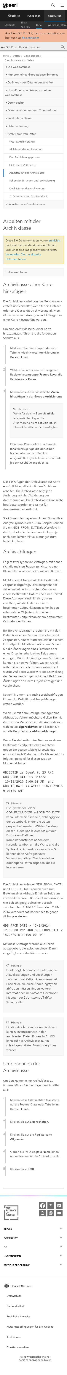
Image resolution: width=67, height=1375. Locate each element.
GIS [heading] (5, 1247)
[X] (50, 1205)
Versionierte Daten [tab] (20, 118)
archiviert (54, 240)
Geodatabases (32, 55)
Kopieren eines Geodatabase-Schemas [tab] (33, 74)
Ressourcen (55, 15)
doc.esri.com (30, 38)
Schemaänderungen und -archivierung (32, 180)
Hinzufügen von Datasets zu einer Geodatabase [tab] (28, 93)
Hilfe (39, 25)
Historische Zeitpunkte (22, 165)
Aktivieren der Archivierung (25, 149)
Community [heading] (11, 1238)
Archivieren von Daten (20, 60)
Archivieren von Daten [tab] (22, 134)
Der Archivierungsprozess (24, 157)
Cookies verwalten (18, 1347)
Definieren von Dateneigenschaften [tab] (31, 82)
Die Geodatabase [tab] (19, 66)
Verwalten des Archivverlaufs (30, 196)
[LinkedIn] (59, 1205)
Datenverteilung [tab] (18, 126)
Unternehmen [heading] (12, 1256)
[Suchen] (53, 5)
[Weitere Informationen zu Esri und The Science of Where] (11, 1213)
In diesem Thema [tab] (16, 272)
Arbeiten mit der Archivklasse (26, 172)
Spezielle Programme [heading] (17, 1265)
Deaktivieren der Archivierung (27, 188)
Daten (16, 55)
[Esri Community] (42, 1213)
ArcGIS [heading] (8, 1229)
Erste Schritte (25, 25)
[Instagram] (50, 1213)
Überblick (14, 15)
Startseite (9, 25)
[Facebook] (42, 1205)
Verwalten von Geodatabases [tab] (26, 204)
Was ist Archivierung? (22, 141)
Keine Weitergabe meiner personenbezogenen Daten (35, 1358)
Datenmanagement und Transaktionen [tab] (33, 110)
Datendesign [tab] (16, 102)
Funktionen (34, 15)
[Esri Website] (10, 5)
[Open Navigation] (62, 5)
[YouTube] (59, 1213)
